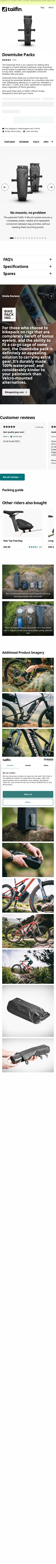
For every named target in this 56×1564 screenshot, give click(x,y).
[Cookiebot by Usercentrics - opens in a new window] (41, 759)
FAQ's (36, 141)
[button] (12, 238)
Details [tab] (28, 765)
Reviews (24, 141)
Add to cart (34, 119)
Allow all (28, 794)
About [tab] (46, 765)
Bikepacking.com (14, 392)
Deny (28, 802)
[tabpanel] (28, 448)
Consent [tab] (10, 765)
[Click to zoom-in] (28, 181)
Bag (42, 8)
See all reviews (11, 477)
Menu (51, 8)
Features (9, 141)
